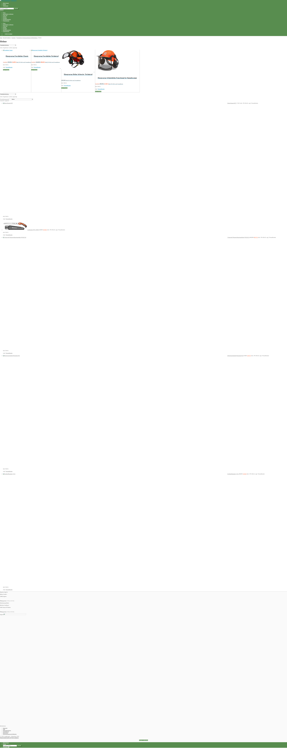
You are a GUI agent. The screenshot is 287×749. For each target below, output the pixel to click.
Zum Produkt (6, 69)
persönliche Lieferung (8, 14)
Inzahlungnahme (7, 19)
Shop (4, 12)
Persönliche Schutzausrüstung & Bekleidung (26, 37)
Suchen (16, 8)
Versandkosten (9, 67)
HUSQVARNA (7, 37)
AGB (4, 729)
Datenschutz (5, 732)
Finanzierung (6, 20)
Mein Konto (6, 3)
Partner (4, 16)
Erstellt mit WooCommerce (12, 737)
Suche (4, 744)
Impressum (5, 728)
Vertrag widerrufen (143, 740)
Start (1, 37)
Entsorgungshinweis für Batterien (10, 734)
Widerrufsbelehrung (7, 730)
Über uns (5, 15)
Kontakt (5, 18)
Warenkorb (5, 5)
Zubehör (14, 37)
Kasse (4, 4)
